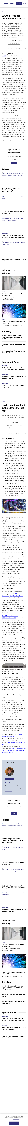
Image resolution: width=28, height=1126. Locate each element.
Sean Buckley (14, 422)
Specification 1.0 (18, 596)
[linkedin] (11, 48)
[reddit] (16, 48)
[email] (19, 48)
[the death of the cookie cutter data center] (14, 283)
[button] (3, 4)
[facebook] (9, 48)
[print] (25, 48)
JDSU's (4, 56)
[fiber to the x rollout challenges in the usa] (14, 311)
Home (3, 291)
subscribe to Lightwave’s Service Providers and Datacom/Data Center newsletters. (14, 751)
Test (3, 11)
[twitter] (14, 48)
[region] (14, 1120)
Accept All (14, 1123)
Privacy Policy (16, 1119)
